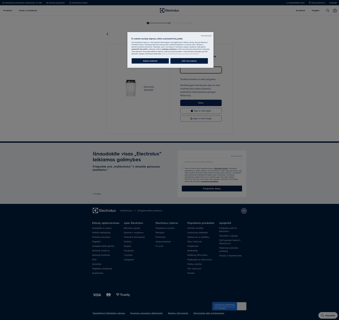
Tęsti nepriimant (206, 35)
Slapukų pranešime (168, 54)
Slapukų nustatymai (150, 61)
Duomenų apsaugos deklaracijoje (187, 54)
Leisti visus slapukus (189, 61)
